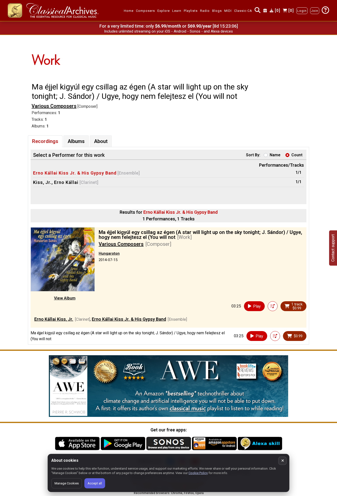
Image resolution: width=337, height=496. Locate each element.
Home (128, 11)
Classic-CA (243, 11)
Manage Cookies (67, 483)
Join (314, 11)
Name (275, 155)
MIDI (228, 11)
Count (296, 155)
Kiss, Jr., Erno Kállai (55, 182)
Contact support (333, 248)
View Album (64, 298)
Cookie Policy (198, 473)
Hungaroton (109, 253)
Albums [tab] (76, 141)
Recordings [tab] (45, 141)
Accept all (95, 483)
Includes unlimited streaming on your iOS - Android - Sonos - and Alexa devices (168, 31)
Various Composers (54, 106)
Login (302, 11)
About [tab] (101, 141)
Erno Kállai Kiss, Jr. (53, 319)
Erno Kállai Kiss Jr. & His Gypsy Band (74, 173)
